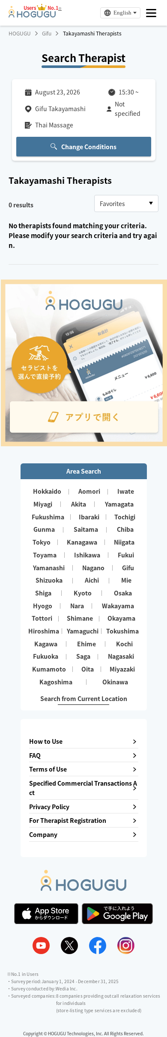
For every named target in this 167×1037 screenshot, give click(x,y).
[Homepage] (32, 15)
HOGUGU (20, 33)
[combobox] (126, 203)
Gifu (46, 33)
